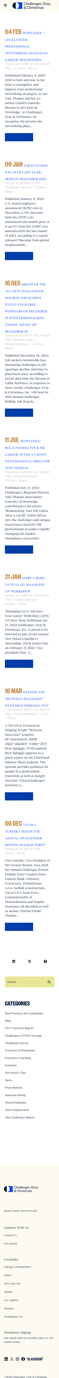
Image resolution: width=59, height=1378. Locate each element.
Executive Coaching (18, 1058)
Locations (11, 1259)
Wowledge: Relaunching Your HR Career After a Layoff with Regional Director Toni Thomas (27, 454)
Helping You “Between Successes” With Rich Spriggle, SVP (26, 698)
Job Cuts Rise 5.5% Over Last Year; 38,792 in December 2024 (26, 172)
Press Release (23, 339)
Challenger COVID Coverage (23, 1035)
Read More (19, 137)
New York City (12, 1283)
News (8, 1080)
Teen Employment (17, 1110)
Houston (9, 1308)
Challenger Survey (17, 1043)
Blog (36, 849)
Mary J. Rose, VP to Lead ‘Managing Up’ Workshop (25, 584)
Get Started (10, 1243)
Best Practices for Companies (24, 1013)
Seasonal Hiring (15, 1095)
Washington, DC (13, 1316)
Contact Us (10, 1235)
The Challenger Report (20, 1117)
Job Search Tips (15, 1072)
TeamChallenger (17, 344)
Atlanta (8, 1291)
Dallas (7, 1275)
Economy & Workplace (20, 1050)
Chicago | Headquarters (17, 1266)
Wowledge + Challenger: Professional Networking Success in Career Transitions (26, 46)
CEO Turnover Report (19, 1028)
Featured (10, 1065)
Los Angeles (11, 1300)
